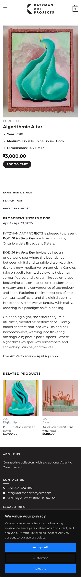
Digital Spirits (12, 422)
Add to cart (17, 164)
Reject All (40, 568)
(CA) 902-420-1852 (19, 488)
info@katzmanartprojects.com (29, 493)
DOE (19, 121)
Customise (40, 558)
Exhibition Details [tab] (17, 192)
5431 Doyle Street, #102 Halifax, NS (31, 498)
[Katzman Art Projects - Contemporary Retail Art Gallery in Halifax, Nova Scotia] (40, 9)
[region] (40, 543)
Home (7, 121)
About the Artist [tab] (16, 208)
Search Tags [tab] (13, 200)
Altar (45, 422)
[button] (5, 9)
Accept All (40, 547)
